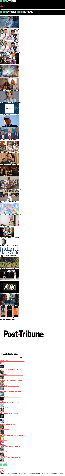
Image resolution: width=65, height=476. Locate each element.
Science (1, 3)
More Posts (2, 362)
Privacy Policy (2, 471)
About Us (1, 468)
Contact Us (1, 469)
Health (1, 4)
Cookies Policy (2, 470)
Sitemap (1, 472)
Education (1, 5)
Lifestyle (1, 4)
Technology (2, 6)
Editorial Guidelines (3, 469)
